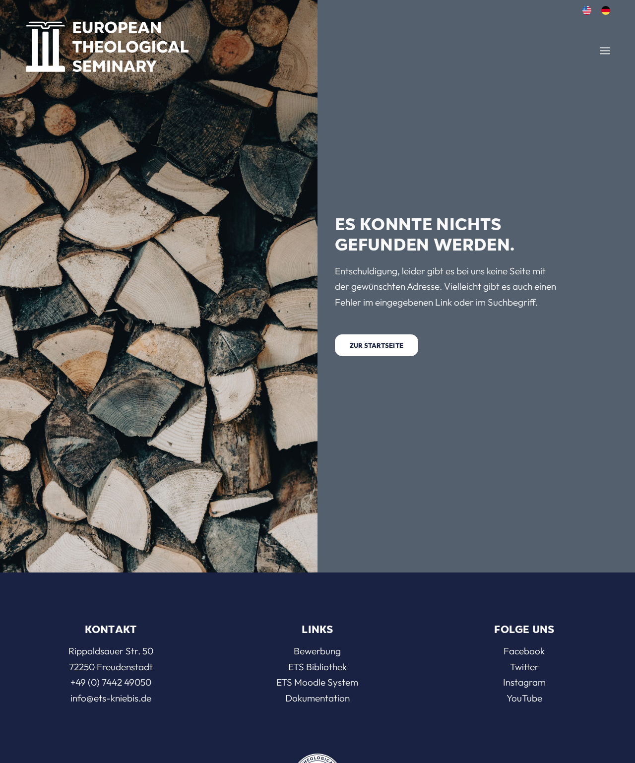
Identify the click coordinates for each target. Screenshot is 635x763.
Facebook (524, 651)
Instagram (524, 682)
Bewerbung (317, 651)
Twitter (524, 667)
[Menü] (605, 50)
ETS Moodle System (317, 682)
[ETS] (107, 43)
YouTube (524, 698)
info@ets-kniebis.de (110, 698)
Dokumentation (317, 698)
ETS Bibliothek (317, 667)
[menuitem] (586, 10)
